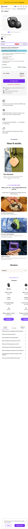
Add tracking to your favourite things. (14, 2)
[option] (2, 38)
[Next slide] (25, 156)
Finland (8, 525)
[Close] (25, 521)
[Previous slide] (3, 156)
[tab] (5, 328)
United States (19, 525)
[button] (14, 59)
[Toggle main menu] (26, 6)
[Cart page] (21, 6)
